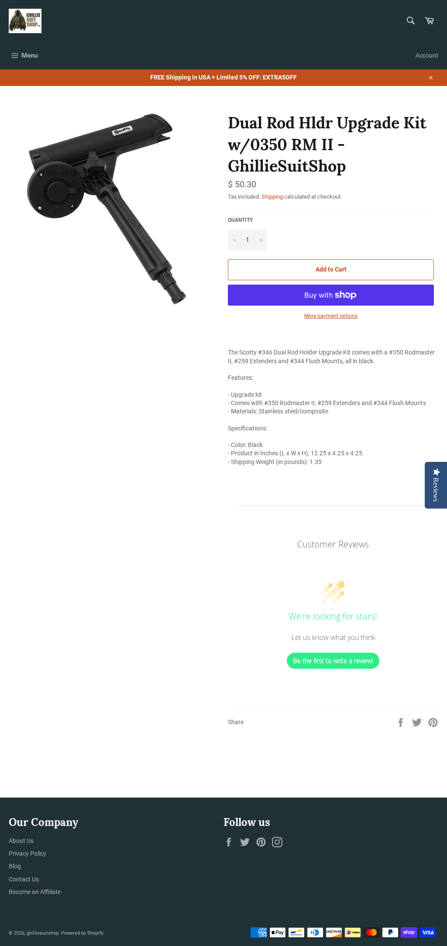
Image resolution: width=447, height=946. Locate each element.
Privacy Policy (27, 853)
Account (427, 55)
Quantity (240, 220)
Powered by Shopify (82, 933)
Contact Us (24, 879)
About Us (21, 840)
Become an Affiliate (35, 891)
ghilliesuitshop (42, 933)
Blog (15, 866)
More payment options (331, 316)
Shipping (272, 196)
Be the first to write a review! (333, 661)
